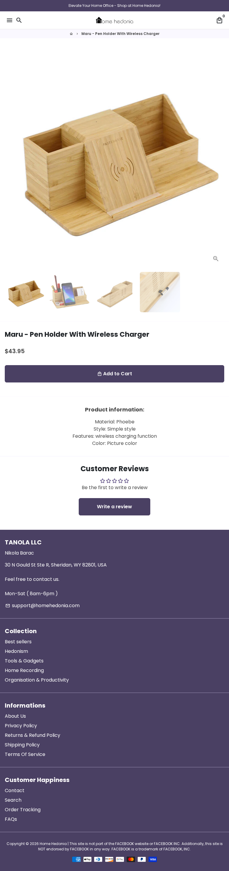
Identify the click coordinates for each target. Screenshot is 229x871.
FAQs (11, 819)
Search (13, 800)
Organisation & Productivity (37, 679)
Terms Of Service (25, 754)
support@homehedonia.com (42, 605)
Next (218, 157)
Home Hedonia (53, 843)
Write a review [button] (114, 506)
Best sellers (18, 641)
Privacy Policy (21, 725)
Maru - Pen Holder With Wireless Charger (120, 33)
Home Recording (24, 670)
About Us (15, 716)
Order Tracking (23, 809)
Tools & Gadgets (24, 660)
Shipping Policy (22, 744)
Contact (14, 790)
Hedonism (16, 651)
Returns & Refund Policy (32, 735)
